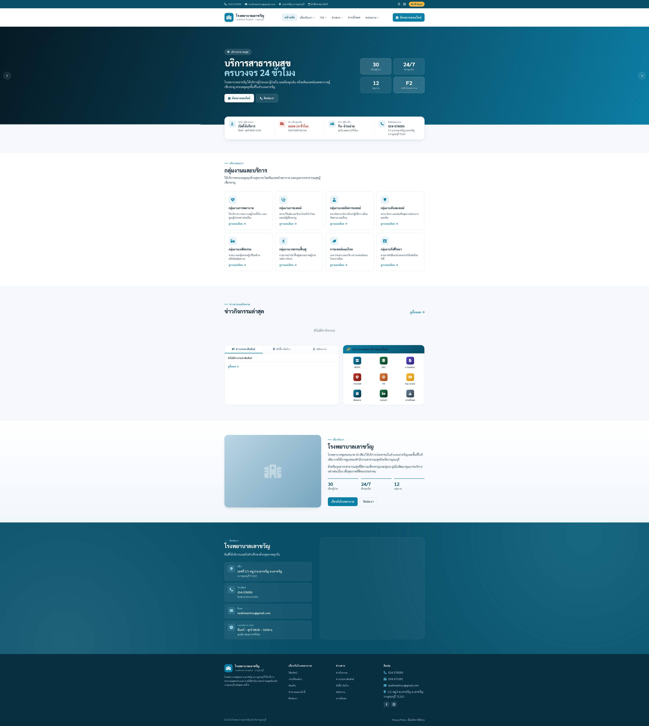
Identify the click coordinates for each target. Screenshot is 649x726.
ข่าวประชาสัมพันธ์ (245, 349)
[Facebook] (399, 4)
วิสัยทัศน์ (293, 672)
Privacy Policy (399, 719)
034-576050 (234, 4)
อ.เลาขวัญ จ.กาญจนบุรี (293, 4)
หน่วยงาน (371, 17)
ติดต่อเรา (368, 501)
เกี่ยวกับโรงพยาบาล (342, 501)
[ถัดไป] (642, 75)
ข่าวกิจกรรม (341, 672)
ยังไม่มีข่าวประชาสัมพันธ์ (240, 357)
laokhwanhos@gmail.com (262, 4)
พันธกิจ (292, 685)
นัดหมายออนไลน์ (411, 17)
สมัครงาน (321, 349)
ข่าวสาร (336, 17)
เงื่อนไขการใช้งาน (416, 719)
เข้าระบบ (418, 4)
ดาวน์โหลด (354, 17)
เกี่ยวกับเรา (306, 17)
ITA (322, 17)
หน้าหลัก (289, 17)
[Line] (404, 4)
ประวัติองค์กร (295, 679)
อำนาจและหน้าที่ (297, 691)
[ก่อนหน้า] (7, 75)
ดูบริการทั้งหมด (240, 98)
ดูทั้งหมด (415, 312)
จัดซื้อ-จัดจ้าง (283, 349)
